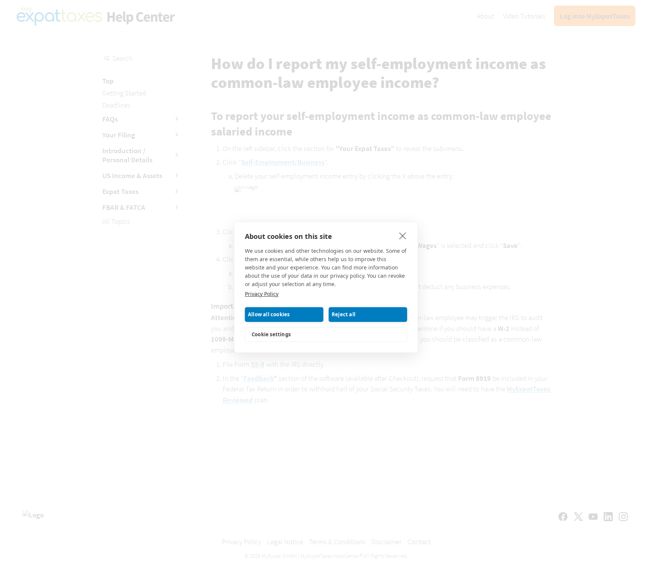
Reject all (343, 314)
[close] (403, 235)
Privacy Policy (261, 293)
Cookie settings (271, 334)
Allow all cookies (268, 314)
